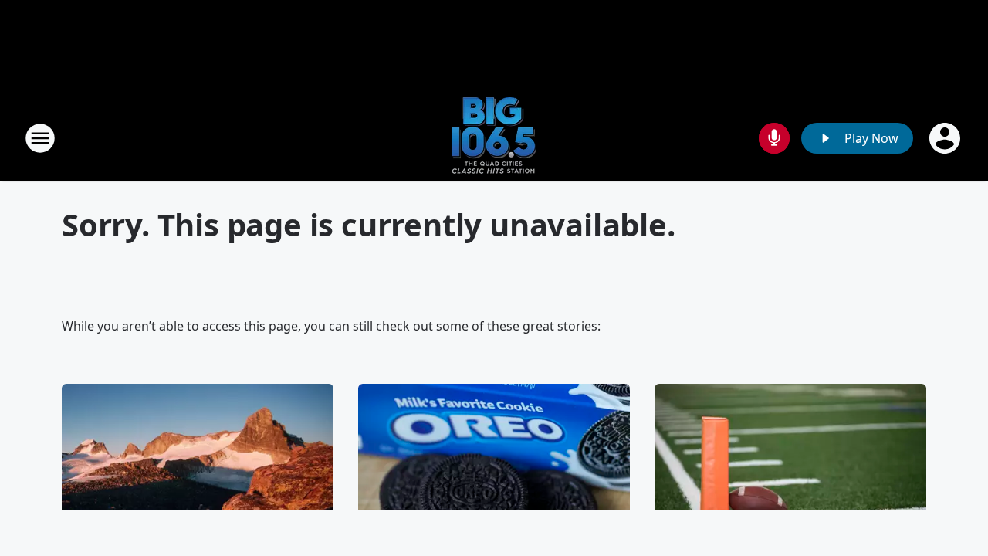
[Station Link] (494, 137)
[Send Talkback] (774, 138)
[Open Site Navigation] (40, 138)
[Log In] (946, 138)
